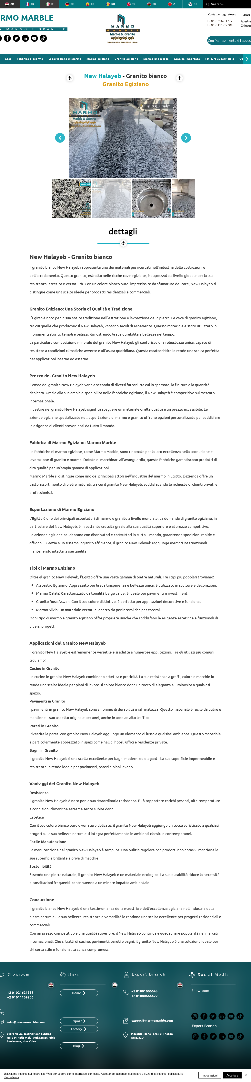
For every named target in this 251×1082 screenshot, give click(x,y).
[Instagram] (194, 1016)
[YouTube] (34, 38)
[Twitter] (16, 38)
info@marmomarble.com (26, 1022)
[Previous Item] (60, 138)
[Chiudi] (246, 1075)
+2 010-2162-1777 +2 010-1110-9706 (220, 22)
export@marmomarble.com (152, 1020)
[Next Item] (186, 138)
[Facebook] (7, 38)
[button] (219, 59)
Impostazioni (209, 1075)
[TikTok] (43, 38)
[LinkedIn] (25, 38)
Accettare (232, 1075)
